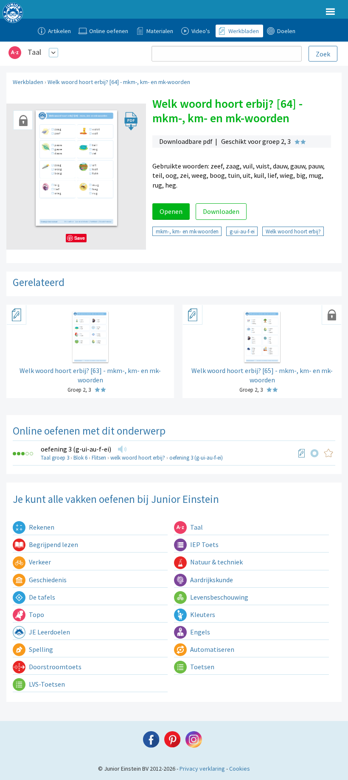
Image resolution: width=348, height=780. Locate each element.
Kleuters (202, 614)
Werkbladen (28, 82)
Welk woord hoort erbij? (293, 231)
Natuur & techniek (216, 562)
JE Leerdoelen (49, 632)
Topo (36, 614)
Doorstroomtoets (54, 666)
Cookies (239, 768)
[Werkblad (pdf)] (302, 453)
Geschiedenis (47, 579)
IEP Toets (204, 544)
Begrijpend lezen (53, 544)
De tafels (41, 597)
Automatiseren (211, 649)
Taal (34, 52)
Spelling (40, 649)
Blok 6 (80, 457)
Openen (171, 211)
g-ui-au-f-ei (242, 231)
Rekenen (41, 527)
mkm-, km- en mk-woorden (187, 231)
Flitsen (99, 457)
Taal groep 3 (55, 457)
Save (79, 238)
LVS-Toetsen (46, 684)
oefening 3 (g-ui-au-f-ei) (76, 449)
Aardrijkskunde (211, 579)
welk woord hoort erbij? (137, 457)
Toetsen (201, 666)
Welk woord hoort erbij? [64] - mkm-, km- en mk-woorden (119, 82)
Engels (199, 632)
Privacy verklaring (202, 768)
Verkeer (39, 562)
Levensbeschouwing (218, 597)
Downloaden (221, 211)
